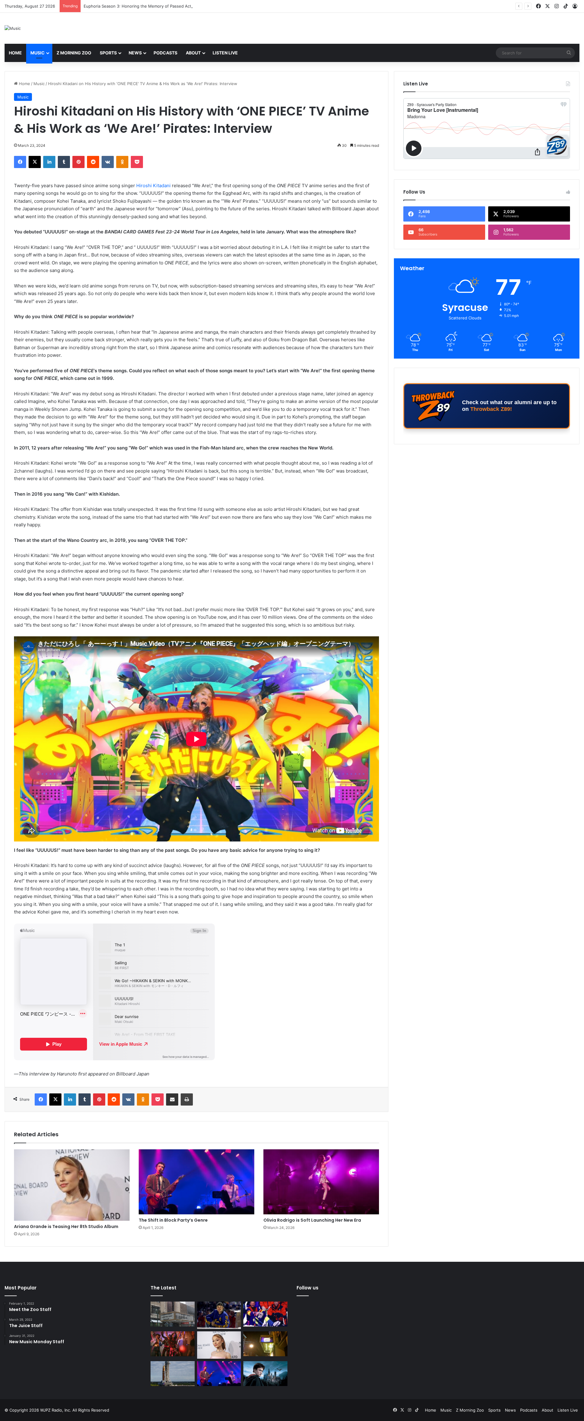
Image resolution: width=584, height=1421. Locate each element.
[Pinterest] (78, 162)
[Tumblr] (64, 162)
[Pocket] (137, 162)
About (193, 52)
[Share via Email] (172, 1099)
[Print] (187, 1099)
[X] (35, 162)
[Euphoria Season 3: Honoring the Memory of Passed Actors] (173, 1343)
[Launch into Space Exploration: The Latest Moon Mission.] (173, 1373)
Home (15, 52)
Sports (108, 52)
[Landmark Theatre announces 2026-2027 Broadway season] (173, 1314)
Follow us (307, 1288)
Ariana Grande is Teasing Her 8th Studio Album (128, 6)
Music (37, 52)
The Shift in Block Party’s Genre (173, 1220)
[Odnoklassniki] (122, 162)
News (135, 52)
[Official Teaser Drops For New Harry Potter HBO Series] (265, 1373)
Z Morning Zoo (74, 52)
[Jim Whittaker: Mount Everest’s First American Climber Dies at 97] (265, 1314)
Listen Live (225, 52)
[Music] (13, 28)
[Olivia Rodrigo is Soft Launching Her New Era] (321, 1181)
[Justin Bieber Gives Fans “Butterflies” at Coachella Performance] (219, 1315)
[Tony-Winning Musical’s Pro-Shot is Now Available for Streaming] (265, 1343)
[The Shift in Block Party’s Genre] (196, 1181)
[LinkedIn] (49, 162)
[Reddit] (93, 162)
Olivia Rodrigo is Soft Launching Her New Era (312, 1220)
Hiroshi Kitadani (153, 185)
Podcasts (165, 52)
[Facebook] (20, 162)
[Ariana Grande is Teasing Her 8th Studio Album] (72, 1185)
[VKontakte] (108, 162)
